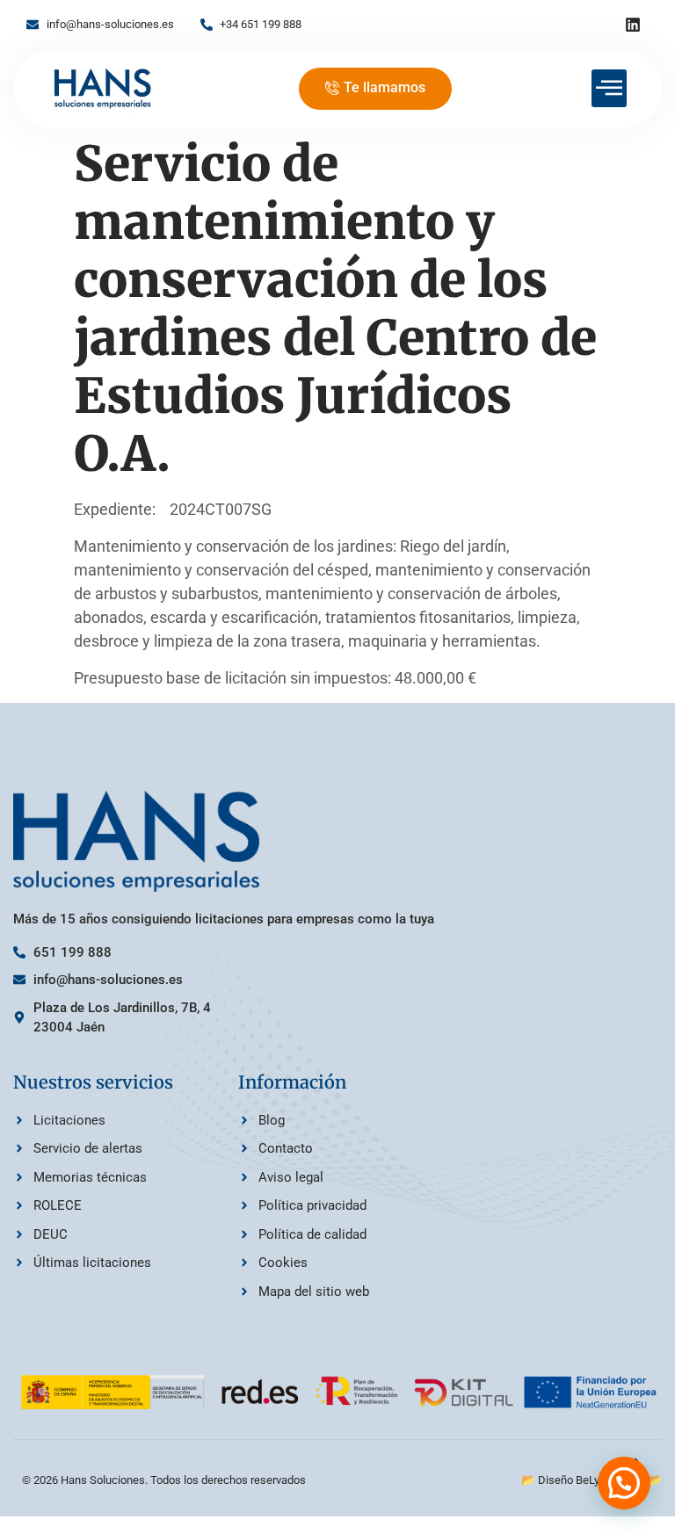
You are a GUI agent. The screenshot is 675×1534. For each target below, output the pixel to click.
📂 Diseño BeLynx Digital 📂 (591, 1480)
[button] (624, 1483)
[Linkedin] (633, 24)
